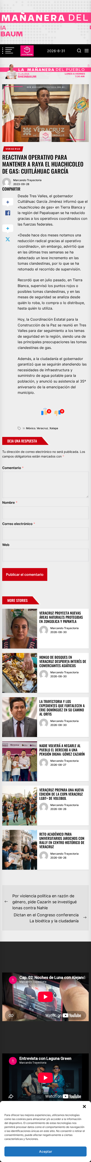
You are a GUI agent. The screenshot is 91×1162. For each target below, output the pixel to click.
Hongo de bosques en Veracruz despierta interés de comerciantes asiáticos (62, 661)
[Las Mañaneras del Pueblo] (45, 71)
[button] (84, 1106)
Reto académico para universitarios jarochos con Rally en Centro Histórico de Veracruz (61, 840)
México (30, 428)
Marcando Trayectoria (27, 180)
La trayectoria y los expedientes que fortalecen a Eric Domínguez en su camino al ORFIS (62, 708)
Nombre (9, 502)
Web (5, 545)
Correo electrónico (18, 524)
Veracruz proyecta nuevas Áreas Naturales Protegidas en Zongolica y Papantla (61, 617)
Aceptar (45, 1151)
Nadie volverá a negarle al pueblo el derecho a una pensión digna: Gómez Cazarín (62, 750)
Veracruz (13, 148)
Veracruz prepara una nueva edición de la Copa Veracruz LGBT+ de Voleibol (61, 794)
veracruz (42, 428)
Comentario (13, 468)
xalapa (53, 428)
